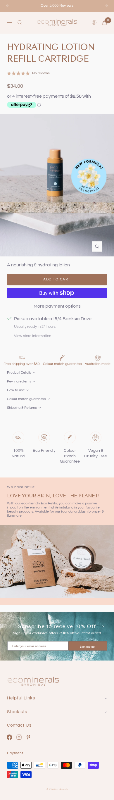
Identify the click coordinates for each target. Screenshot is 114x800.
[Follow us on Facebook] (9, 737)
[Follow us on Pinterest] (28, 737)
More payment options (57, 306)
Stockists (17, 712)
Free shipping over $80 (22, 364)
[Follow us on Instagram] (19, 737)
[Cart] (104, 23)
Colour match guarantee (62, 364)
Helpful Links (21, 698)
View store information (32, 336)
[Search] (20, 22)
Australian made (97, 364)
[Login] (94, 22)
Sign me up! (87, 646)
